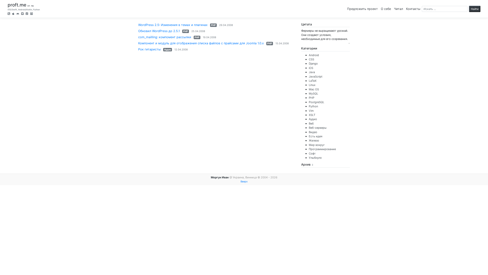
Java (312, 72)
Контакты (413, 9)
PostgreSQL (316, 102)
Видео (313, 132)
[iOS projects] (13, 14)
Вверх (244, 181)
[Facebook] (27, 14)
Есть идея (315, 136)
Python (313, 106)
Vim (311, 110)
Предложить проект (362, 9)
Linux (312, 85)
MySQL (313, 93)
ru (32, 5)
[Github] (31, 14)
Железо (314, 140)
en (28, 5)
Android (314, 55)
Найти (474, 9)
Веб (311, 123)
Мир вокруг (317, 144)
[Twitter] (22, 14)
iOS (311, 68)
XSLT (312, 114)
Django (313, 63)
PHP (213, 25)
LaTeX (312, 80)
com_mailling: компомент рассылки (164, 37)
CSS (311, 59)
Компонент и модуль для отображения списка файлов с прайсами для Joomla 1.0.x (201, 43)
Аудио (167, 49)
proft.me (17, 5)
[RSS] (9, 14)
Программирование (322, 149)
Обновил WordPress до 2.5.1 (159, 31)
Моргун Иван (220, 177)
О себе (386, 9)
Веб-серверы (318, 127)
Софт (312, 153)
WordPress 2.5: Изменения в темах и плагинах (173, 25)
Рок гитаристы (149, 49)
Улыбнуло (315, 157)
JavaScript (315, 76)
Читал (398, 9)
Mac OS (314, 89)
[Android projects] (17, 14)
